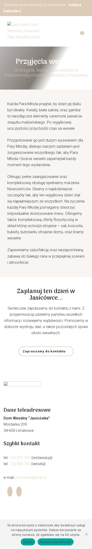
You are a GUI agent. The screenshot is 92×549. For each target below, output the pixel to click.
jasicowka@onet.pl (31, 477)
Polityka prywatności (55, 542)
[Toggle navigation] (82, 33)
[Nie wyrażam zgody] (86, 534)
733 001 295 (19, 457)
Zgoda (28, 542)
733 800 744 (19, 464)
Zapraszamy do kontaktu (44, 351)
